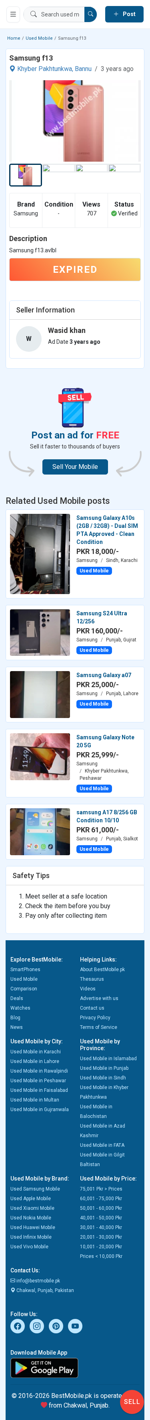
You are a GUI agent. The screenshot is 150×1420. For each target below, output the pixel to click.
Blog (15, 1017)
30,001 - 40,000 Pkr (101, 1227)
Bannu (83, 69)
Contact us (92, 1008)
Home (13, 38)
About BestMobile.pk (102, 969)
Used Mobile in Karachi (35, 1052)
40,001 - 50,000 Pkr (101, 1218)
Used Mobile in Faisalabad (39, 1090)
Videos (88, 989)
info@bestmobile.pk (37, 1281)
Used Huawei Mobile (32, 1227)
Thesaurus (92, 979)
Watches (20, 1008)
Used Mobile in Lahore (34, 1061)
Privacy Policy (95, 1017)
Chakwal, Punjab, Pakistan (44, 1290)
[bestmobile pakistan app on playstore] (75, 1368)
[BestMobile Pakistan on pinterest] (56, 1326)
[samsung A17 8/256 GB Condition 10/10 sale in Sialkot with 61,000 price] (40, 831)
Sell (132, 1402)
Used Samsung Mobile (35, 1189)
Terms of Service (98, 1027)
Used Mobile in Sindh (103, 1078)
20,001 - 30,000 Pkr (101, 1237)
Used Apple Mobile (30, 1198)
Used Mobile (39, 38)
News (16, 1027)
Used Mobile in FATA (102, 1145)
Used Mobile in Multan (34, 1100)
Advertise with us (99, 998)
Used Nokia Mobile (30, 1218)
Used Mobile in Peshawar (38, 1080)
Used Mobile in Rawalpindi (39, 1071)
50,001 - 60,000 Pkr (101, 1208)
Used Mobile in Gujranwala (39, 1109)
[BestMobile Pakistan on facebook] (17, 1326)
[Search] (90, 14)
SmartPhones (25, 969)
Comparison (23, 989)
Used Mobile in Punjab (104, 1068)
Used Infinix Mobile (31, 1237)
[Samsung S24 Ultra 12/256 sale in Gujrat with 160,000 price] (40, 632)
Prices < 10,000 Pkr (101, 1256)
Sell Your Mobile (75, 467)
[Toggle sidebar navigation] (13, 14)
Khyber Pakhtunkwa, (45, 69)
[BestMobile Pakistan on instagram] (37, 1326)
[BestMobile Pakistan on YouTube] (75, 1326)
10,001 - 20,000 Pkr (101, 1247)
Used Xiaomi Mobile (32, 1208)
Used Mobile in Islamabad (108, 1058)
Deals (16, 998)
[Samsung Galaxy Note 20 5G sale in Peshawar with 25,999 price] (40, 756)
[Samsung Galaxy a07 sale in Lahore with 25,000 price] (40, 694)
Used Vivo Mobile (29, 1247)
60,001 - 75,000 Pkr (101, 1198)
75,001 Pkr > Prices (101, 1189)
